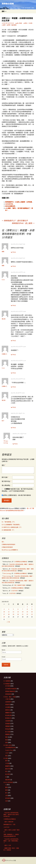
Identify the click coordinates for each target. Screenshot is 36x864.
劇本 (6, 760)
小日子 (7, 753)
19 (13, 614)
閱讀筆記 (7, 734)
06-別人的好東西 (8, 782)
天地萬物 (7, 707)
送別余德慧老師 (10, 206)
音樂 (6, 742)
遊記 (6, 755)
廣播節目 (7, 766)
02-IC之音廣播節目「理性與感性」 (11, 524)
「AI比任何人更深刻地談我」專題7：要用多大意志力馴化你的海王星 (18, 577)
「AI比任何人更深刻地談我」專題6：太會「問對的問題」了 (11, 841)
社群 (6, 801)
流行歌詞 (7, 686)
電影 (6, 737)
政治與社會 (8, 715)
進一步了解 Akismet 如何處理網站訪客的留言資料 (17, 509)
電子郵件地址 (6, 481)
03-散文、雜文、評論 (9, 697)
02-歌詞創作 (6, 683)
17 (4, 614)
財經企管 (7, 729)
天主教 (30, 23)
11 (8, 612)
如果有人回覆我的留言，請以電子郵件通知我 (17, 495)
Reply (14, 252)
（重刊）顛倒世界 (8, 822)
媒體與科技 (8, 712)
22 (27, 614)
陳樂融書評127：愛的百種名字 (15, 220)
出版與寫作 (8, 702)
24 (4, 617)
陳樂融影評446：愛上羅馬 (23, 223)
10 (4, 612)
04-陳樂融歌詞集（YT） (8, 530)
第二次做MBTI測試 (20, 585)
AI (5, 784)
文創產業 (7, 721)
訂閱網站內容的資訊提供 (8, 544)
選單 (3, 11)
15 (27, 612)
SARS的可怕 (9, 204)
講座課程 (7, 779)
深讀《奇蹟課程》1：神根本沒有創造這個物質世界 (11, 835)
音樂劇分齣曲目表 (10, 691)
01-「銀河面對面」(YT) (8, 522)
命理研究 (7, 704)
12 (13, 612)
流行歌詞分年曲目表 (10, 688)
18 (8, 614)
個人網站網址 (6, 485)
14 (22, 612)
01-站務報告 (6, 681)
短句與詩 (7, 798)
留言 (4, 465)
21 (22, 614)
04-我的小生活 (7, 745)
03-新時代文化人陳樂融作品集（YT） (12, 527)
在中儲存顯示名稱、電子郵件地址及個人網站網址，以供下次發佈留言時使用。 (17, 490)
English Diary (9, 750)
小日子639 (14, 590)
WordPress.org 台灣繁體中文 (10, 550)
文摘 (6, 795)
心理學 (3, 25)
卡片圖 (7, 763)
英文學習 (7, 774)
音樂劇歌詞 (8, 694)
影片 (6, 793)
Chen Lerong (5, 442)
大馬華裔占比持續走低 (21, 561)
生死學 (8, 25)
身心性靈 (19, 23)
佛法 (26, 23)
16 (32, 612)
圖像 (6, 787)
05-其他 (5, 758)
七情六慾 (7, 699)
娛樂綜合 (7, 710)
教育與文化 (8, 718)
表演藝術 (7, 723)
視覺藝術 (7, 726)
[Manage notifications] (3, 860)
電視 (6, 740)
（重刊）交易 (7, 845)
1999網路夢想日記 (10, 747)
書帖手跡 (7, 769)
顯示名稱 (5, 477)
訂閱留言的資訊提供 (7, 547)
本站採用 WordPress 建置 (9, 860)
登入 (3, 542)
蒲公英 (3, 319)
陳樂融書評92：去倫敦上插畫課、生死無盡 (18, 202)
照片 (6, 771)
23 (32, 614)
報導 (6, 790)
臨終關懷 (14, 25)
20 (18, 614)
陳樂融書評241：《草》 (9, 824)
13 (18, 612)
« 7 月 (8, 622)
